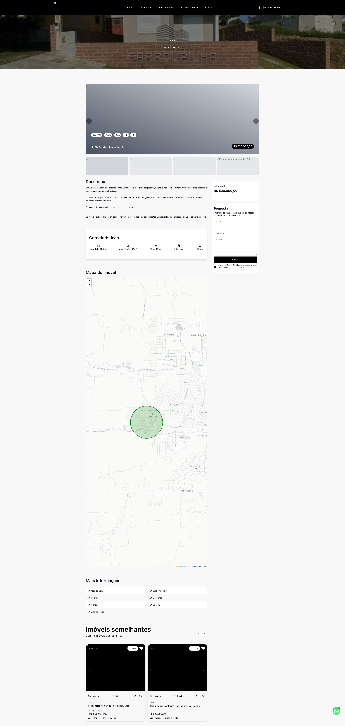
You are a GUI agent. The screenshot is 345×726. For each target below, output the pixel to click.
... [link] (181, 47)
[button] (89, 121)
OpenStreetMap (192, 566)
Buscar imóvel (166, 7)
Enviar (235, 260)
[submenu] (288, 7)
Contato (209, 7)
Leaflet (180, 566)
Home (130, 7)
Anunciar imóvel (189, 7)
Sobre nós (146, 7)
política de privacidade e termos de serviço (235, 269)
